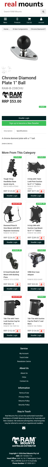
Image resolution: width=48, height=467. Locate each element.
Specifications (22, 131)
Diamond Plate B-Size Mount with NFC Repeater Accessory (12, 228)
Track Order (24, 357)
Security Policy (24, 405)
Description (8, 131)
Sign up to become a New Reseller (24, 123)
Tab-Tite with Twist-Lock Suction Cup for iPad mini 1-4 (12, 321)
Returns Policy (24, 401)
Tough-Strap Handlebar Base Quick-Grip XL (10, 181)
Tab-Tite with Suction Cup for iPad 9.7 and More (36, 321)
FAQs (24, 377)
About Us (24, 373)
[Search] (43, 11)
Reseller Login (24, 118)
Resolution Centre (24, 361)
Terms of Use (24, 393)
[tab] (8, 130)
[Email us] (23, 428)
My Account (24, 353)
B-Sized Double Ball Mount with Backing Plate (11, 274)
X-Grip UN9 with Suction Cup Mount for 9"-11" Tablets (35, 228)
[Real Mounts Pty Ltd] (24, 3)
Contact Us (24, 381)
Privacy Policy (24, 397)
